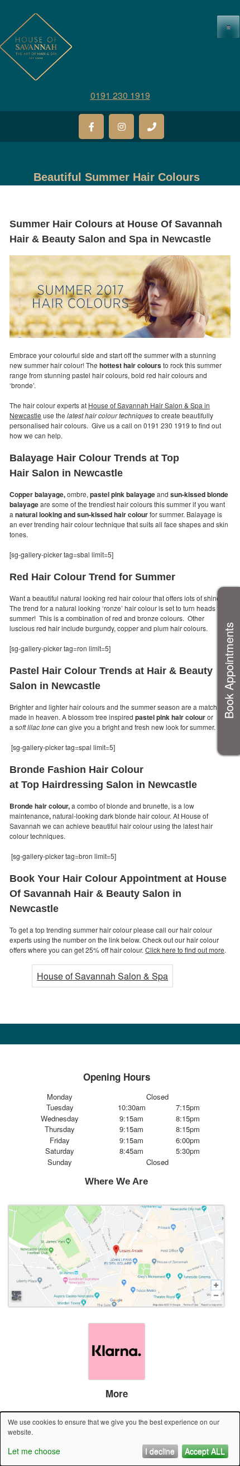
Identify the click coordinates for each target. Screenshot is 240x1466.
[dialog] (120, 1439)
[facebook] (91, 126)
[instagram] (121, 126)
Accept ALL (205, 1451)
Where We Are (116, 1181)
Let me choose (34, 1451)
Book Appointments (228, 671)
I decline (160, 1451)
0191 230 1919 (120, 95)
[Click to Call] (151, 126)
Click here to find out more (184, 949)
